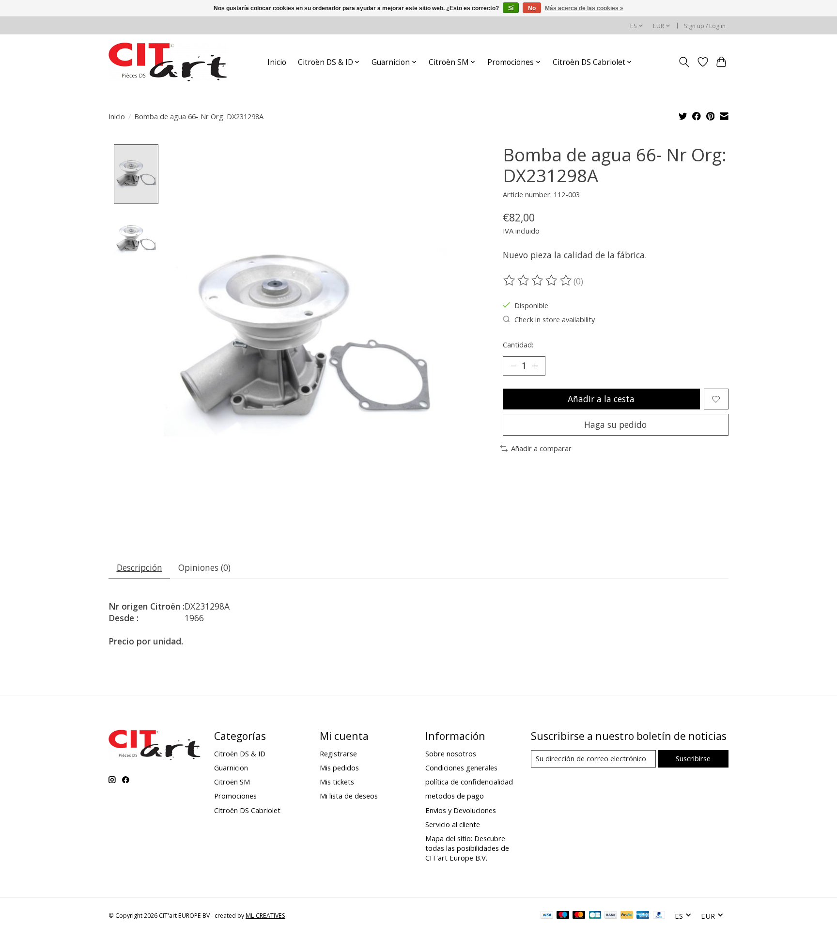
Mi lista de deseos (349, 795)
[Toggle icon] (684, 62)
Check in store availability (554, 319)
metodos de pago (454, 795)
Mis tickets (337, 781)
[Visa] (547, 916)
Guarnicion (231, 767)
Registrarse (338, 753)
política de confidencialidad (469, 781)
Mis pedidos (339, 767)
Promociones (235, 795)
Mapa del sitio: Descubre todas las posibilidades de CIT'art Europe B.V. (467, 848)
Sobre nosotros (450, 753)
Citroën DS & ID (239, 753)
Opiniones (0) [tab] (204, 567)
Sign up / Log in (705, 26)
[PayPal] (626, 916)
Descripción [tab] (139, 567)
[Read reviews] (538, 280)
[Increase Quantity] (535, 366)
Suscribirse (693, 758)
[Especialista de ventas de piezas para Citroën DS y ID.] (167, 62)
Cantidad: (518, 344)
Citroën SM (232, 781)
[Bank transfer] (610, 916)
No (532, 8)
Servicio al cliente (452, 824)
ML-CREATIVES (265, 915)
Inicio (276, 62)
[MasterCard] (579, 916)
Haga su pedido (615, 424)
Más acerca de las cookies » (584, 8)
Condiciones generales (461, 767)
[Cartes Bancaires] (595, 916)
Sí (510, 8)
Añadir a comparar (541, 448)
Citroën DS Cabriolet (247, 810)
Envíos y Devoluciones (460, 810)
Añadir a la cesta (601, 399)
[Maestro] (563, 916)
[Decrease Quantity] (513, 366)
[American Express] (642, 916)
